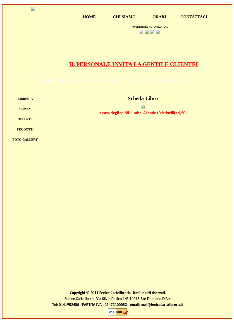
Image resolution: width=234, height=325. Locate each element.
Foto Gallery (25, 139)
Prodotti (25, 129)
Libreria (25, 99)
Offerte (25, 119)
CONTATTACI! (194, 17)
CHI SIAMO (124, 17)
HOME (89, 17)
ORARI (159, 17)
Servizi (25, 109)
